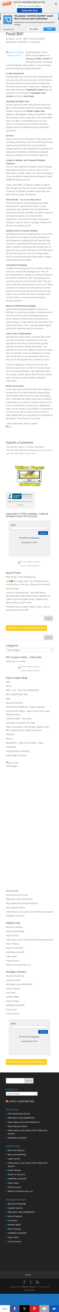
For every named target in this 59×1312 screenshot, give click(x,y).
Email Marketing (26, 542)
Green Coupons (13, 988)
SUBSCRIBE (11, 747)
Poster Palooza (12, 943)
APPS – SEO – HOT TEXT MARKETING (22, 690)
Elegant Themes (29, 1286)
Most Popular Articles (16, 907)
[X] (25, 1308)
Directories (12, 890)
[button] (29, 6)
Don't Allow (34, 29)
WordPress (29, 1290)
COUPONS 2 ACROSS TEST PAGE (20, 723)
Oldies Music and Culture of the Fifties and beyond (29, 911)
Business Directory (14, 703)
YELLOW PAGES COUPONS (18, 751)
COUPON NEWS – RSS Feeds (19, 718)
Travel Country (12, 960)
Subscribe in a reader (16, 661)
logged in (22, 447)
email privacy (35, 538)
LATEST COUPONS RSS (21, 1101)
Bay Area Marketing (15, 931)
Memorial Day (12, 588)
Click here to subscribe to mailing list (26, 628)
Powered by (7, 29)
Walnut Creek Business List (18, 964)
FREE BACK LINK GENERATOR (19, 899)
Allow (49, 29)
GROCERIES (11, 42)
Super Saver (11, 956)
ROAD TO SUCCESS (14, 948)
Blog (8, 698)
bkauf (11, 38)
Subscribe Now (29, 10)
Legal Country (12, 935)
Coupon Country (13, 980)
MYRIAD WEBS (12, 997)
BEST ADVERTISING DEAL (17, 694)
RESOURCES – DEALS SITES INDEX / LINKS (24, 743)
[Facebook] (15, 1308)
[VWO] (14, 29)
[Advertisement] (35, 802)
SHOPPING (22, 42)
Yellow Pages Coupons (16, 755)
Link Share (11, 992)
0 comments (34, 42)
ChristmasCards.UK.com (17, 895)
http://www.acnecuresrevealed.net (22, 903)
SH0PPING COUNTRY (15, 916)
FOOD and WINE (37, 38)
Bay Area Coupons (14, 927)
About (8, 686)
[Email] (44, 1308)
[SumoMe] (54, 1308)
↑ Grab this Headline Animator (30, 566)
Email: (13, 525)
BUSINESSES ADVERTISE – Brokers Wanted (25, 707)
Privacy (9, 738)
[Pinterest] (34, 1308)
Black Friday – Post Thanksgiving (20, 577)
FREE (8, 682)
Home (28, 1274)
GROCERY (10, 734)
